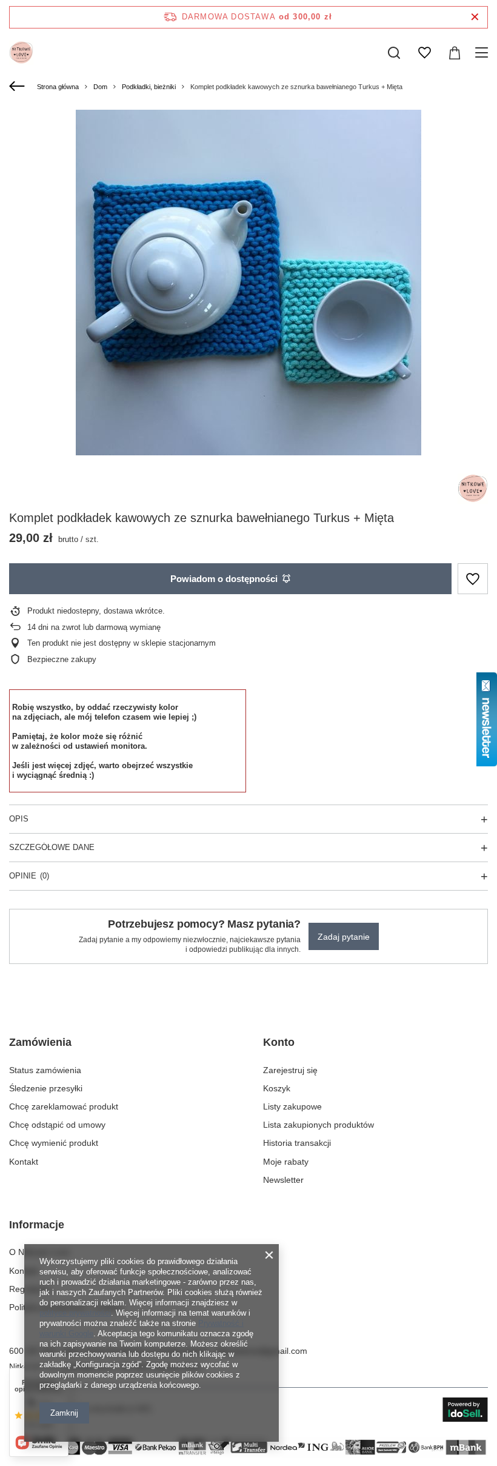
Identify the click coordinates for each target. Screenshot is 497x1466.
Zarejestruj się (290, 1070)
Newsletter (283, 1180)
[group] (248, 282)
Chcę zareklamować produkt (63, 1106)
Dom (100, 86)
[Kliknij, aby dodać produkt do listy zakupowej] (473, 578)
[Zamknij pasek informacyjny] (475, 17)
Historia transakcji (297, 1143)
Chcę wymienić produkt (53, 1143)
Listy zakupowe (292, 1106)
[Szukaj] (394, 53)
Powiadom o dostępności (224, 579)
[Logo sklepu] (21, 53)
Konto (279, 1042)
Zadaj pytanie (344, 937)
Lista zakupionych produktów (318, 1125)
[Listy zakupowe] (424, 53)
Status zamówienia (45, 1070)
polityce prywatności (75, 1312)
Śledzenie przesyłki (45, 1088)
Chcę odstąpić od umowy (57, 1125)
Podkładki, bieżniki (149, 86)
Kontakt (23, 1161)
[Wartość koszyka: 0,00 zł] (454, 53)
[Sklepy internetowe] (465, 1409)
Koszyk (276, 1088)
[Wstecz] (18, 86)
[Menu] (483, 53)
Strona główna (58, 86)
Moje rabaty (286, 1161)
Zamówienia (40, 1042)
